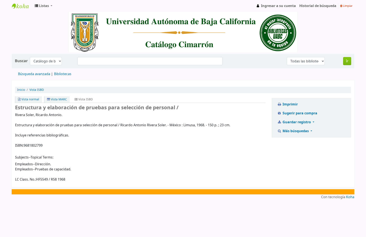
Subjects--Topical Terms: (34, 157)
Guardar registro (297, 122)
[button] (43, 6)
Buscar (21, 61)
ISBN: (19, 145)
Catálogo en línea (22, 6)
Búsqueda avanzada (34, 74)
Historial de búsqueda (317, 5)
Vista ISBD (36, 90)
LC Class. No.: (25, 179)
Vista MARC (58, 99)
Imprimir (290, 104)
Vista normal (30, 99)
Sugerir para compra (299, 113)
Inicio (21, 90)
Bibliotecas (62, 74)
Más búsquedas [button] (296, 131)
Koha (350, 197)
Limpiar (347, 6)
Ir (347, 61)
